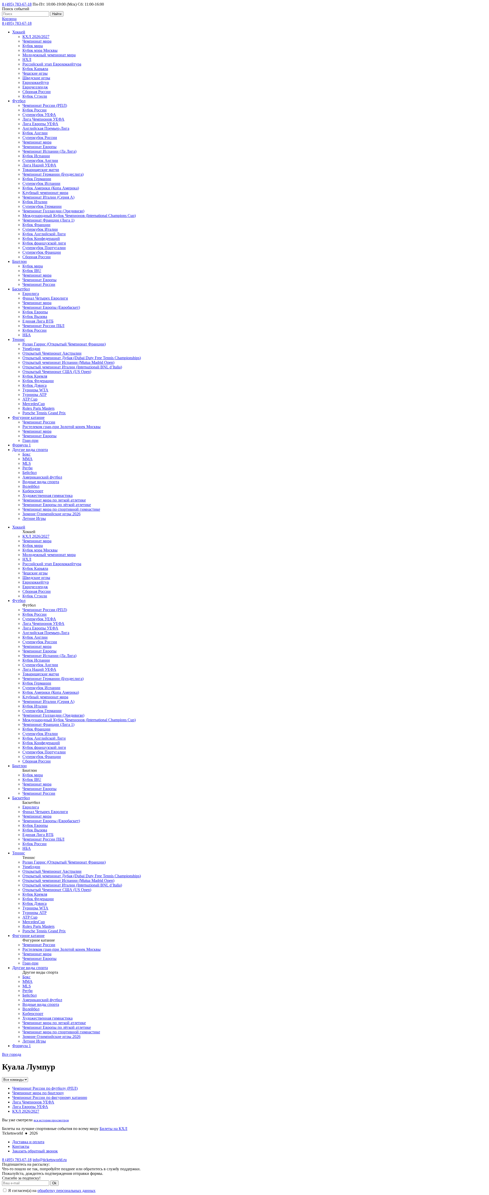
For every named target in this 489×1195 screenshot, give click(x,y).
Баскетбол (21, 289)
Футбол (18, 101)
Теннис (18, 339)
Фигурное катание (28, 417)
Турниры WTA (35, 390)
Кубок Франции (36, 225)
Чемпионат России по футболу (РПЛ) (45, 1088)
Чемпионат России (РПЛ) (44, 105)
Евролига (30, 293)
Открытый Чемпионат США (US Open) (56, 371)
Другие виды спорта (30, 449)
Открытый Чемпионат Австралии (52, 353)
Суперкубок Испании (41, 183)
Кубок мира (32, 46)
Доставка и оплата (28, 1142)
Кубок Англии (35, 133)
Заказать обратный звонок (35, 1151)
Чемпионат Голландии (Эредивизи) (53, 211)
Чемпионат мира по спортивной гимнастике (61, 509)
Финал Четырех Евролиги (45, 298)
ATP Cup (29, 399)
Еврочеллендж (35, 87)
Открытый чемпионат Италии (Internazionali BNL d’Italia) (72, 367)
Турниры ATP (34, 394)
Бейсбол (29, 472)
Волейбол (30, 486)
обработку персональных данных (66, 1190)
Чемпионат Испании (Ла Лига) (49, 151)
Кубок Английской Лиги (44, 234)
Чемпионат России (38, 284)
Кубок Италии (34, 202)
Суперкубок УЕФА (39, 114)
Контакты (20, 1146)
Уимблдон (31, 348)
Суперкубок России (39, 137)
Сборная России (36, 91)
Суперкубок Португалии (44, 248)
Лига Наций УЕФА (39, 165)
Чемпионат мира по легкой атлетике (54, 500)
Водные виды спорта (40, 482)
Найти (56, 14)
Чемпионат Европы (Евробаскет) (51, 307)
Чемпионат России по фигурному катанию (49, 1097)
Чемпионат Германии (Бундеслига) (53, 174)
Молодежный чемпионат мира (49, 55)
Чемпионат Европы (39, 147)
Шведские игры (36, 78)
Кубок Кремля (34, 376)
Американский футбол (42, 477)
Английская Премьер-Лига (45, 128)
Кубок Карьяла (35, 69)
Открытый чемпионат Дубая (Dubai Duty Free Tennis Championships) (81, 358)
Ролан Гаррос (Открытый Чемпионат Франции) (64, 344)
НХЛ (26, 59)
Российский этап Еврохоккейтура (51, 64)
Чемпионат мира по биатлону (38, 1093)
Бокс (26, 454)
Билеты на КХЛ (113, 1128)
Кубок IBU (31, 270)
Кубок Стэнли (34, 96)
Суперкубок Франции (41, 252)
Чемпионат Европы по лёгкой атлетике (56, 505)
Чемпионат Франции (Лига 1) (48, 220)
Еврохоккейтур (35, 82)
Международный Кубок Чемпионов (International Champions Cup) (79, 215)
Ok (54, 1183)
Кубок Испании (36, 156)
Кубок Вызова (34, 316)
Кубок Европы (35, 312)
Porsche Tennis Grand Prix (44, 413)
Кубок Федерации (38, 381)
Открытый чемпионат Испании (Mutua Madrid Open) (68, 362)
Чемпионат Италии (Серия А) (48, 197)
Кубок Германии (36, 179)
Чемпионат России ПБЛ (43, 326)
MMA (27, 459)
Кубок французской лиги (44, 243)
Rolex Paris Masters (38, 408)
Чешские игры (35, 73)
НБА (26, 335)
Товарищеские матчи (40, 170)
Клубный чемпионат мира (45, 192)
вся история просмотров (51, 1120)
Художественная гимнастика (47, 495)
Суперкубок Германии (42, 206)
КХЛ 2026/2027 (35, 36)
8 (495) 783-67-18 (17, 4)
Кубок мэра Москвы (40, 50)
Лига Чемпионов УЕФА (43, 119)
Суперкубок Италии (40, 229)
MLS (26, 463)
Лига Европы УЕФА (40, 124)
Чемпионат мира (36, 41)
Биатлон (19, 261)
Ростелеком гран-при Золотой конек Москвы (61, 427)
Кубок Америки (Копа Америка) (50, 188)
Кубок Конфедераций (41, 238)
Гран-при (30, 440)
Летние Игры (34, 518)
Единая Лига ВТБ (37, 321)
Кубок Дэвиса (34, 385)
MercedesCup (33, 404)
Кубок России (34, 110)
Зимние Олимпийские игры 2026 (51, 514)
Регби (27, 468)
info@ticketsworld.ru (50, 1160)
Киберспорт (32, 491)
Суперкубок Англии (40, 160)
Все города (11, 1054)
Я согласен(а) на (51, 1190)
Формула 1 (21, 445)
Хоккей (18, 32)
